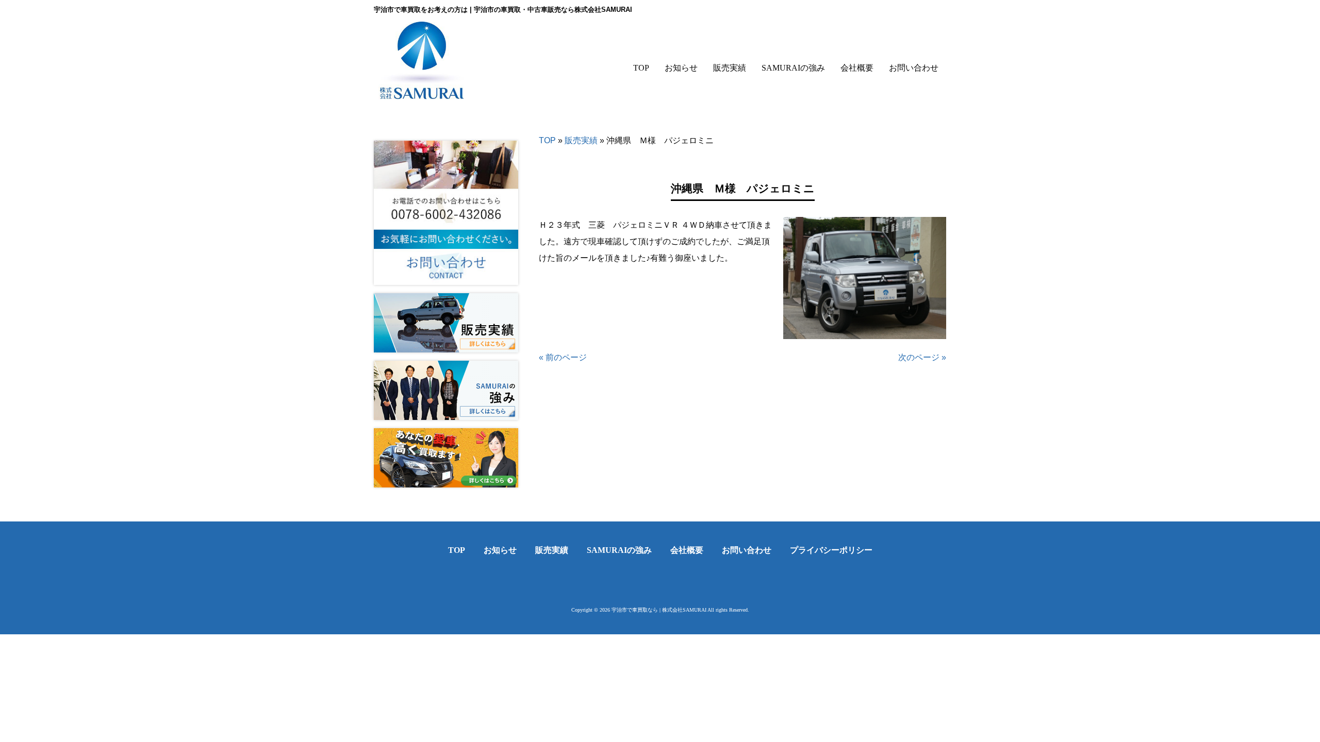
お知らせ (500, 550)
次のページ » (922, 357)
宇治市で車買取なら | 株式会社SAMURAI (659, 610)
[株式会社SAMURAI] (422, 92)
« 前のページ (563, 357)
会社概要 (686, 550)
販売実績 (581, 140)
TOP (547, 140)
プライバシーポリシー (831, 550)
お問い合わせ (746, 550)
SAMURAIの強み (619, 550)
